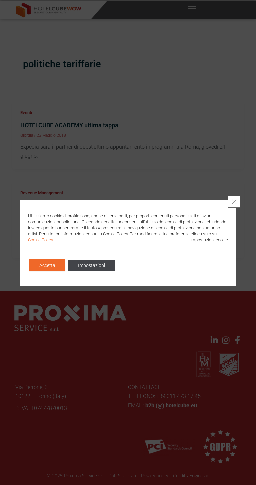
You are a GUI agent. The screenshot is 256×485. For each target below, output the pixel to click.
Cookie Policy (40, 239)
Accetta (47, 265)
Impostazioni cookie (209, 239)
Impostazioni (91, 265)
